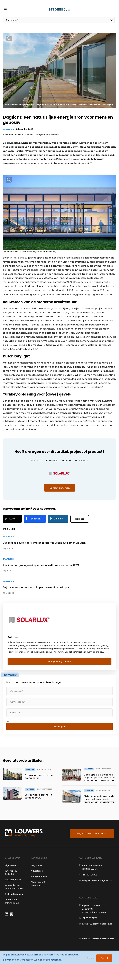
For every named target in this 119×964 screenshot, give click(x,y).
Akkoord (104, 958)
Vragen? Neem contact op (90, 833)
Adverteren (37, 871)
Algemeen (10, 865)
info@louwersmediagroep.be (97, 923)
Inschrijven (60, 726)
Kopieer (79, 518)
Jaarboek (8, 129)
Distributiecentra (14, 894)
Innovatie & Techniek (11, 872)
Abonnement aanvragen (38, 883)
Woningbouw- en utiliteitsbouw (14, 887)
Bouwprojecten (13, 879)
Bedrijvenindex (39, 876)
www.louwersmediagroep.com (98, 938)
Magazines (36, 865)
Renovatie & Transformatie (12, 901)
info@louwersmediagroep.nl (97, 880)
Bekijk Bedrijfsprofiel (59, 661)
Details (90, 958)
